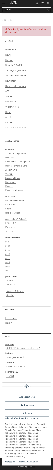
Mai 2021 (9, 353)
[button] (37, 3)
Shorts (8, 209)
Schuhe (10, 295)
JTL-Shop (31, 466)
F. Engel (10, 376)
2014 (7, 270)
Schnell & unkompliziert (16, 127)
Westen (8, 174)
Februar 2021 (11, 372)
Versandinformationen (15, 76)
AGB (7, 91)
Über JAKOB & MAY (14, 65)
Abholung (9, 117)
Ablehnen (27, 413)
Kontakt (8, 60)
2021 (7, 242)
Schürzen (9, 231)
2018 (7, 254)
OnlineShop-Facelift (16, 367)
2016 (7, 262)
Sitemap (9, 96)
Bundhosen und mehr (15, 200)
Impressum (10, 461)
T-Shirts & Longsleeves (16, 153)
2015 (7, 266)
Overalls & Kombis (15, 291)
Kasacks (9, 186)
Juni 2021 (9, 344)
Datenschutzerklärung (28, 461)
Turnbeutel (10, 285)
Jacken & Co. (11, 170)
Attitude (9, 281)
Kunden (8, 122)
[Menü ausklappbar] (3, 2)
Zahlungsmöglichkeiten (16, 70)
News (8, 55)
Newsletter (10, 81)
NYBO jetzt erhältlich (16, 357)
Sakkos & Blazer (12, 178)
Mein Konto (10, 50)
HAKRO (8, 323)
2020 (7, 246)
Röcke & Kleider (12, 213)
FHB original (11, 318)
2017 (7, 258)
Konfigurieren (27, 405)
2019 (7, 250)
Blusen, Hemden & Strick (16, 166)
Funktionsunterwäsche (15, 190)
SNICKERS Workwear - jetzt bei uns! (23, 348)
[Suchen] (48, 9)
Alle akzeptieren (27, 397)
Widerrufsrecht (12, 107)
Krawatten (10, 227)
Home (8, 112)
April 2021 (10, 362)
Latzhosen (10, 205)
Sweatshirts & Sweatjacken (17, 162)
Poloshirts (9, 158)
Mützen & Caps (12, 223)
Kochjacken (10, 182)
